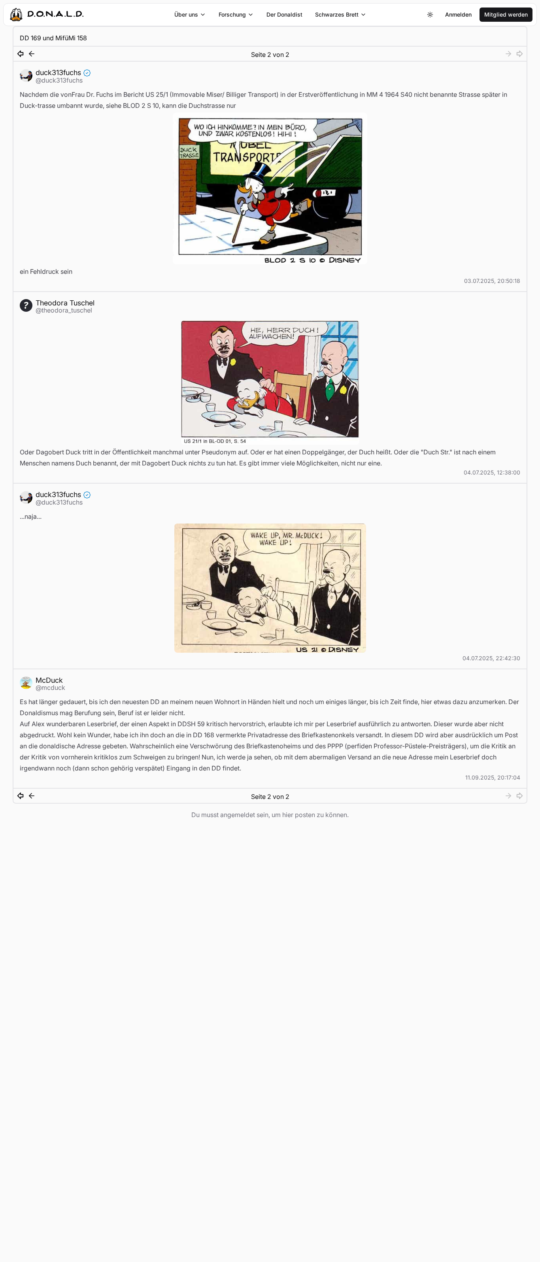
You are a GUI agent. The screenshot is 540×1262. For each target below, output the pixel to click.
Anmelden (458, 14)
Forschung (232, 14)
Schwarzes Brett (337, 14)
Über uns (186, 14)
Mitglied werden (506, 14)
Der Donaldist (284, 14)
